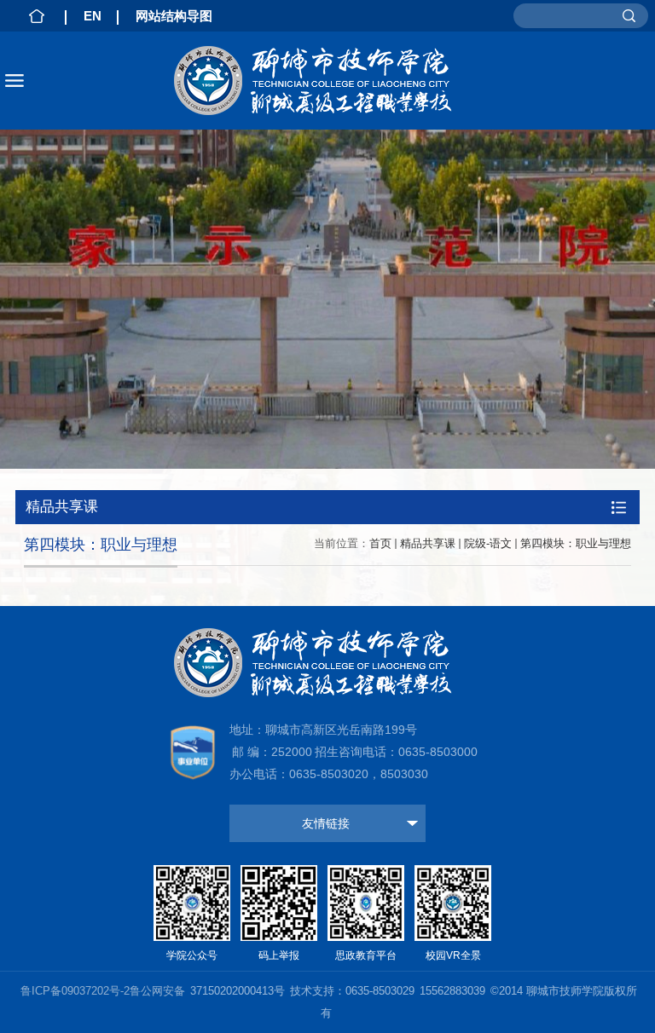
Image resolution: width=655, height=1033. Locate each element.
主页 (36, 16)
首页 (380, 543)
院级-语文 (488, 543)
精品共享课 (427, 543)
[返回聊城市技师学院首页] (327, 80)
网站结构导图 (174, 16)
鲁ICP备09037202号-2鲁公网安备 (102, 990)
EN (92, 16)
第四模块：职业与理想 (575, 543)
